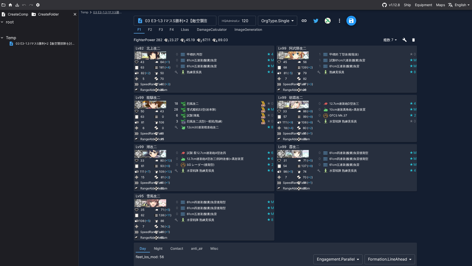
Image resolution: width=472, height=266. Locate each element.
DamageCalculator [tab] (212, 29)
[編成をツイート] (316, 21)
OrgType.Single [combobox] (275, 20)
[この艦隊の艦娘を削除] (413, 39)
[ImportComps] (17, 4)
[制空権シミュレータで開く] (328, 21)
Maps (440, 5)
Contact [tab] (176, 248)
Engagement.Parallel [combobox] (336, 259)
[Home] (10, 4)
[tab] (139, 29)
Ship (407, 5)
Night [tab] (158, 248)
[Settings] (37, 4)
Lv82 (140, 48)
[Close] (75, 14)
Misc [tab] (214, 248)
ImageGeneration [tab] (248, 29)
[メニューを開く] (339, 21)
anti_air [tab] (197, 248)
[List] (3, 4)
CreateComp (18, 14)
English (460, 5)
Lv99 (282, 48)
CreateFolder (48, 14)
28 (176, 109)
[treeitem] (39, 27)
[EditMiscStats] (248, 48)
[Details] (254, 48)
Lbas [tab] (185, 29)
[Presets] (265, 48)
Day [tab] (143, 248)
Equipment (423, 5)
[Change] (260, 48)
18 (176, 103)
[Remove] (271, 48)
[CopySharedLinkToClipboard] (304, 21)
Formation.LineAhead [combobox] (387, 259)
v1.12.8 (394, 5)
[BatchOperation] (404, 39)
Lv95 (140, 196)
